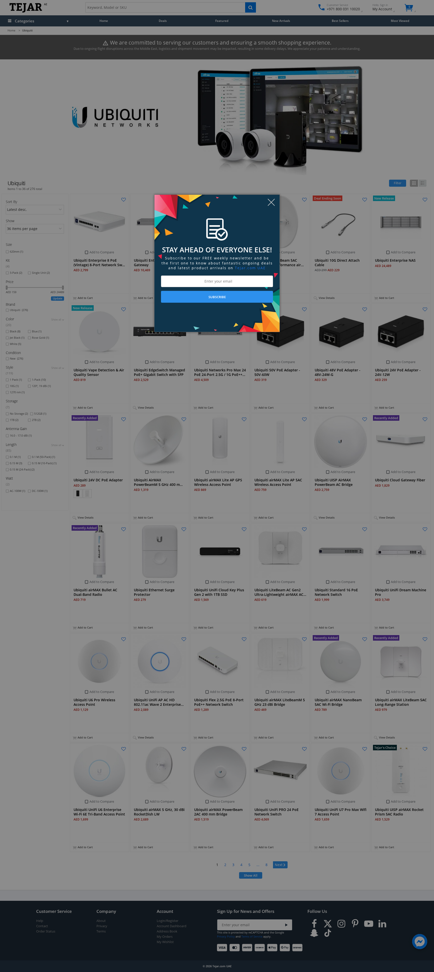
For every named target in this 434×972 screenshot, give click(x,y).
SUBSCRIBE (217, 297)
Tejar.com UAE (250, 267)
